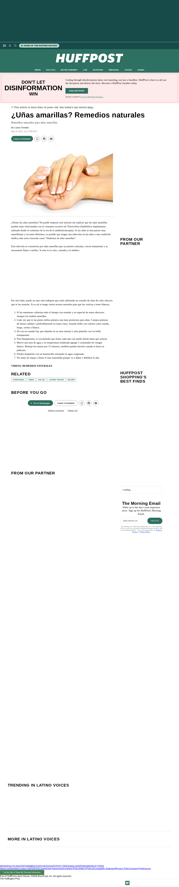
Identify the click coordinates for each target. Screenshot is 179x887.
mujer (71, 380)
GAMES (140, 70)
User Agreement (55, 868)
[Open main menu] (4, 45)
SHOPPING (98, 70)
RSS (32, 868)
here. (91, 107)
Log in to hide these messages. (91, 97)
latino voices (56, 380)
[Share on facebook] (44, 138)
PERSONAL (114, 70)
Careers (43, 868)
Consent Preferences (140, 868)
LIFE (85, 70)
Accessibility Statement (104, 868)
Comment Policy (71, 868)
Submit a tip (72, 410)
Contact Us (24, 868)
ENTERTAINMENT (69, 70)
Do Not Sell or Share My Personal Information (22, 872)
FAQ (36, 868)
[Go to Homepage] (127, 883)
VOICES (128, 70)
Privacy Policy (145, 532)
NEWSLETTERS (95, 866)
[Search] (15, 45)
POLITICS (50, 70)
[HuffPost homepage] (36, 863)
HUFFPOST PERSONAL (62, 866)
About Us (4, 868)
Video (31, 380)
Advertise (14, 868)
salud (41, 380)
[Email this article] (51, 138)
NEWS (38, 70)
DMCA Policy (86, 868)
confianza (18, 380)
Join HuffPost (77, 91)
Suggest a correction (56, 410)
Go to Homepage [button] (42, 403)
